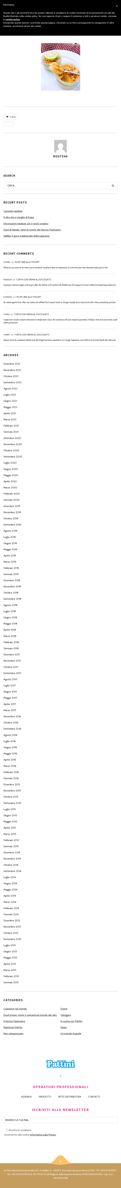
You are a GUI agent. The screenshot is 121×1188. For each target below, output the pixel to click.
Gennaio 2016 (11, 778)
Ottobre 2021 (10, 376)
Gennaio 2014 (11, 914)
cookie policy (13, 19)
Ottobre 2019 (10, 518)
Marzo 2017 (9, 710)
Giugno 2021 (10, 400)
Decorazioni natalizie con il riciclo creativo (25, 223)
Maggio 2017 (10, 697)
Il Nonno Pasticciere (14, 1021)
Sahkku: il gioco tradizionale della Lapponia (26, 235)
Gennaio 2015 (11, 846)
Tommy (6, 334)
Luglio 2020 (10, 462)
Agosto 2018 (10, 605)
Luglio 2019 (9, 537)
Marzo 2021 (9, 419)
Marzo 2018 (9, 636)
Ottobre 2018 (10, 592)
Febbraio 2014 (11, 908)
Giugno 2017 (10, 691)
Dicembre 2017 (11, 654)
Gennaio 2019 (11, 574)
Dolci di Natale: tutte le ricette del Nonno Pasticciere (32, 229)
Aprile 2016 (9, 759)
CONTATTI (94, 1096)
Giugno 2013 (10, 951)
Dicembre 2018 (11, 580)
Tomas (6, 314)
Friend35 (7, 279)
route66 (60, 156)
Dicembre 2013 (11, 920)
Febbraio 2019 (11, 568)
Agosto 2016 (10, 735)
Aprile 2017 (9, 704)
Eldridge (7, 297)
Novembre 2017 (12, 660)
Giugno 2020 (10, 469)
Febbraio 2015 (11, 840)
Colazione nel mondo (15, 1008)
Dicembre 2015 (11, 784)
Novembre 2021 (12, 370)
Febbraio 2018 (11, 642)
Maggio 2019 (10, 549)
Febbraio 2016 (11, 772)
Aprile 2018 (9, 629)
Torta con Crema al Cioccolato (33, 279)
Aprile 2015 (9, 827)
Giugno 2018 (10, 617)
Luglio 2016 (9, 741)
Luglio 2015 (9, 809)
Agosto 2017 (10, 679)
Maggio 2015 (10, 821)
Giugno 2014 (10, 883)
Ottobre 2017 (10, 667)
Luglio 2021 (9, 394)
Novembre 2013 (12, 926)
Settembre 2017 (12, 673)
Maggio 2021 (10, 407)
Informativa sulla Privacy (43, 1134)
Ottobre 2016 (10, 722)
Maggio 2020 (10, 475)
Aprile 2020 (10, 481)
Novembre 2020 (12, 444)
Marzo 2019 (9, 561)
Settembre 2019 (12, 524)
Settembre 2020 (12, 456)
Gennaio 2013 (10, 982)
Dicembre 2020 (12, 438)
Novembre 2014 (12, 858)
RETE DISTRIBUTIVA (69, 1096)
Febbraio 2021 (11, 425)
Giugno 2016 (10, 747)
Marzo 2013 (9, 970)
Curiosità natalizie (13, 211)
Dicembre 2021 (11, 363)
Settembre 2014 (12, 871)
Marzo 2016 (9, 765)
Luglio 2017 (9, 685)
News (63, 1027)
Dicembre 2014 (11, 852)
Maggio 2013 (10, 957)
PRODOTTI (45, 1096)
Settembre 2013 (12, 939)
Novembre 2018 (12, 586)
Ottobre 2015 (10, 796)
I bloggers (65, 1015)
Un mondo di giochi (70, 1033)
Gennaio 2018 (11, 648)
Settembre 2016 (12, 728)
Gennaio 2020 (11, 499)
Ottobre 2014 (10, 864)
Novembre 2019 (12, 512)
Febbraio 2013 (11, 976)
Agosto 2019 (10, 530)
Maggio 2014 (10, 889)
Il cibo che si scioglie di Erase (18, 217)
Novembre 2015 (12, 790)
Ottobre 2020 (11, 450)
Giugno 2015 (10, 815)
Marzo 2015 (9, 834)
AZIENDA (26, 1096)
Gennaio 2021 (11, 431)
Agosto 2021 (10, 388)
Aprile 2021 (9, 413)
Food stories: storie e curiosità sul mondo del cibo (30, 1015)
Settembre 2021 (12, 382)
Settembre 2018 (12, 598)
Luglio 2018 (9, 611)
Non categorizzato (13, 1033)
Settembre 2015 (12, 803)
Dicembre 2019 (11, 506)
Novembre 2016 (12, 716)
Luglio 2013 (9, 945)
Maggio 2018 (10, 623)
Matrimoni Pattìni (12, 1027)
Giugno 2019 (10, 543)
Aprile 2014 (9, 895)
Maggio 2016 (10, 753)
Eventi (63, 1008)
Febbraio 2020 (11, 493)
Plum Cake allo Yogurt (27, 262)
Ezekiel (7, 262)
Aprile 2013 (9, 963)
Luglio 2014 (9, 877)
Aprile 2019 (9, 555)
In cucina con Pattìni (71, 1021)
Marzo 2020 (10, 487)
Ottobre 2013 (10, 932)
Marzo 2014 (9, 902)
